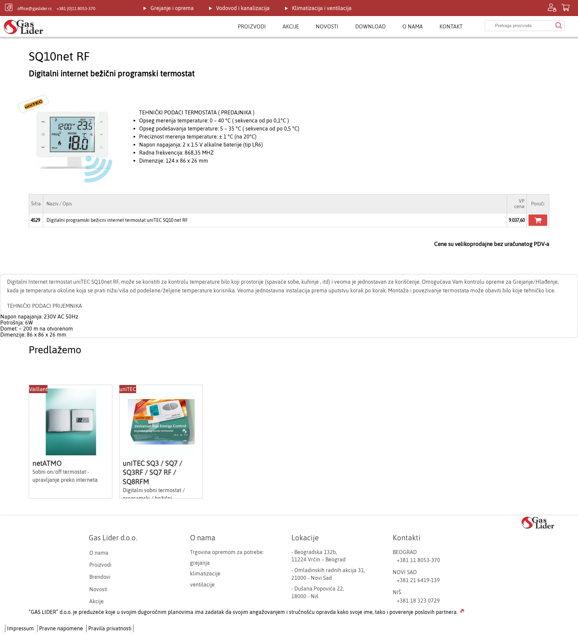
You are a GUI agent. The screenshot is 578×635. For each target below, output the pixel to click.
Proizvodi (252, 26)
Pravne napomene (61, 628)
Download (370, 26)
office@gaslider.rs (34, 8)
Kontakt (451, 26)
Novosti (327, 26)
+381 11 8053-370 (418, 560)
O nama (412, 26)
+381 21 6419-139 (418, 580)
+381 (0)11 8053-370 (76, 8)
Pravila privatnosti (109, 628)
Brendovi (99, 577)
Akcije (291, 26)
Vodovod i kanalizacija (243, 8)
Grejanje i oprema (172, 8)
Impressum (20, 628)
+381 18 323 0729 (418, 601)
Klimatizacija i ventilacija (322, 8)
